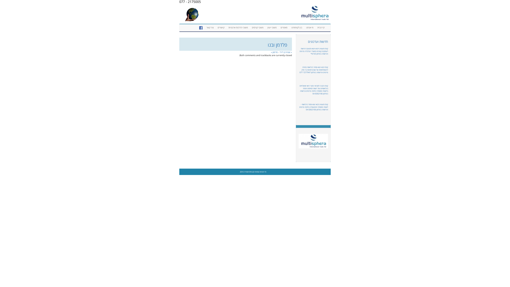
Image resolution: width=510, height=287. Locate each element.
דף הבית (321, 27)
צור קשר (210, 27)
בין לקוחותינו (296, 27)
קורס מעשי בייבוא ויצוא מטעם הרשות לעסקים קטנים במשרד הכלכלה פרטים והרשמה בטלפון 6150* (314, 51)
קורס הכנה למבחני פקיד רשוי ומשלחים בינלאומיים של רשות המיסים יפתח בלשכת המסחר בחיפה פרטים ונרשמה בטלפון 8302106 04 (314, 90)
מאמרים (284, 27)
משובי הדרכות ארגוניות (238, 27)
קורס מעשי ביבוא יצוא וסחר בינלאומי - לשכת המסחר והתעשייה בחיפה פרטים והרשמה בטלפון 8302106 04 (313, 107)
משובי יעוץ (272, 27)
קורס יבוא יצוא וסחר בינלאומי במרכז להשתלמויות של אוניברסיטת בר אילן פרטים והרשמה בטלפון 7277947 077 (313, 70)
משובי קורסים (258, 27)
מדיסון (274, 52)
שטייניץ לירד (286, 52)
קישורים (221, 27)
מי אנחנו (309, 27)
